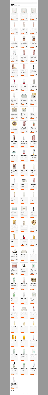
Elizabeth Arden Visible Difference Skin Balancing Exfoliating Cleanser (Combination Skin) (24, 284)
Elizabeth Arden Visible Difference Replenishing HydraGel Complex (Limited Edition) (14, 156)
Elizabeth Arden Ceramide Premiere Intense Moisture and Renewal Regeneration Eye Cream (33, 284)
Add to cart (12, 19)
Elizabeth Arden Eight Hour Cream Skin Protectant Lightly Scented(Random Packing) (24, 298)
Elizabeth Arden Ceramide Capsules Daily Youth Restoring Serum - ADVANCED (33, 226)
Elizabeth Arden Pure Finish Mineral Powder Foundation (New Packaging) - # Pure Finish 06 (14, 255)
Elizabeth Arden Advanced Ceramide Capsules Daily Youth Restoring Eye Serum (14, 226)
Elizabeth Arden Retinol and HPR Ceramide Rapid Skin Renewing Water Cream (24, 70)
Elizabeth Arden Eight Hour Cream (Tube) (33, 340)
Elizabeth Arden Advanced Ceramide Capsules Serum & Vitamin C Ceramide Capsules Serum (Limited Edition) (14, 127)
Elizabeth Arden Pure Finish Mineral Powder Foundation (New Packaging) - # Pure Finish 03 (24, 269)
